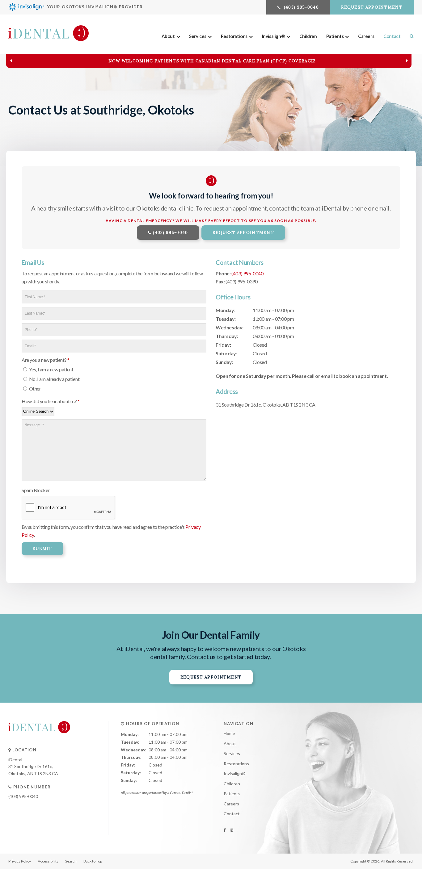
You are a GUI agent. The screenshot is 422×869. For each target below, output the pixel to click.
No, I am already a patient (53, 379)
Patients (335, 36)
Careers (366, 36)
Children (308, 36)
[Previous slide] (10, 60)
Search (71, 861)
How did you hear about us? (51, 401)
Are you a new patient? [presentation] (45, 360)
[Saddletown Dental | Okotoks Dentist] (39, 739)
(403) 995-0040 (170, 232)
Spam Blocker (36, 490)
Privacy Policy (19, 861)
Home (229, 733)
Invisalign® (273, 36)
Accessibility (48, 861)
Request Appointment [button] (372, 7)
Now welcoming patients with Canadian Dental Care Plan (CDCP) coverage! (212, 61)
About (168, 36)
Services (197, 36)
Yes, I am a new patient (50, 369)
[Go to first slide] (406, 60)
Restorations (234, 36)
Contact (391, 36)
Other (34, 388)
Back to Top (92, 861)
